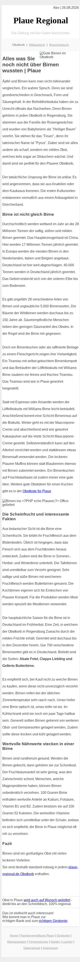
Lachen (68, 941)
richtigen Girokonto (53, 921)
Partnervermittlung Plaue (37, 935)
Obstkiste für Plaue (37, 491)
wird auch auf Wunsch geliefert (47, 900)
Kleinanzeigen (16, 941)
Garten (55, 941)
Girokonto (63, 935)
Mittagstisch (37, 44)
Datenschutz (31, 948)
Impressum (50, 948)
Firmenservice (38, 941)
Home (14, 935)
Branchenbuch (59, 44)
